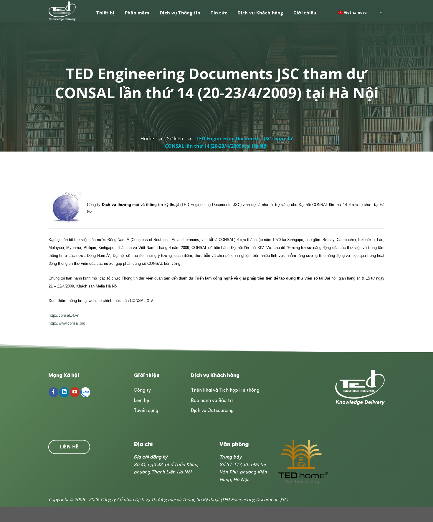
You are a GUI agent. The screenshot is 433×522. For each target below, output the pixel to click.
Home (147, 138)
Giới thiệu (305, 13)
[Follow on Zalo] (85, 392)
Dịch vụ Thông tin (180, 13)
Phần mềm (137, 13)
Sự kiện (175, 138)
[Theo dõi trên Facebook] (53, 392)
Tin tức (219, 13)
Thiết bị (105, 13)
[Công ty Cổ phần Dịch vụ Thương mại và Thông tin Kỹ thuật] (63, 11)
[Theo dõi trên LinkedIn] (64, 392)
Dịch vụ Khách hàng (260, 13)
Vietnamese (355, 12)
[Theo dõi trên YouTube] (75, 392)
